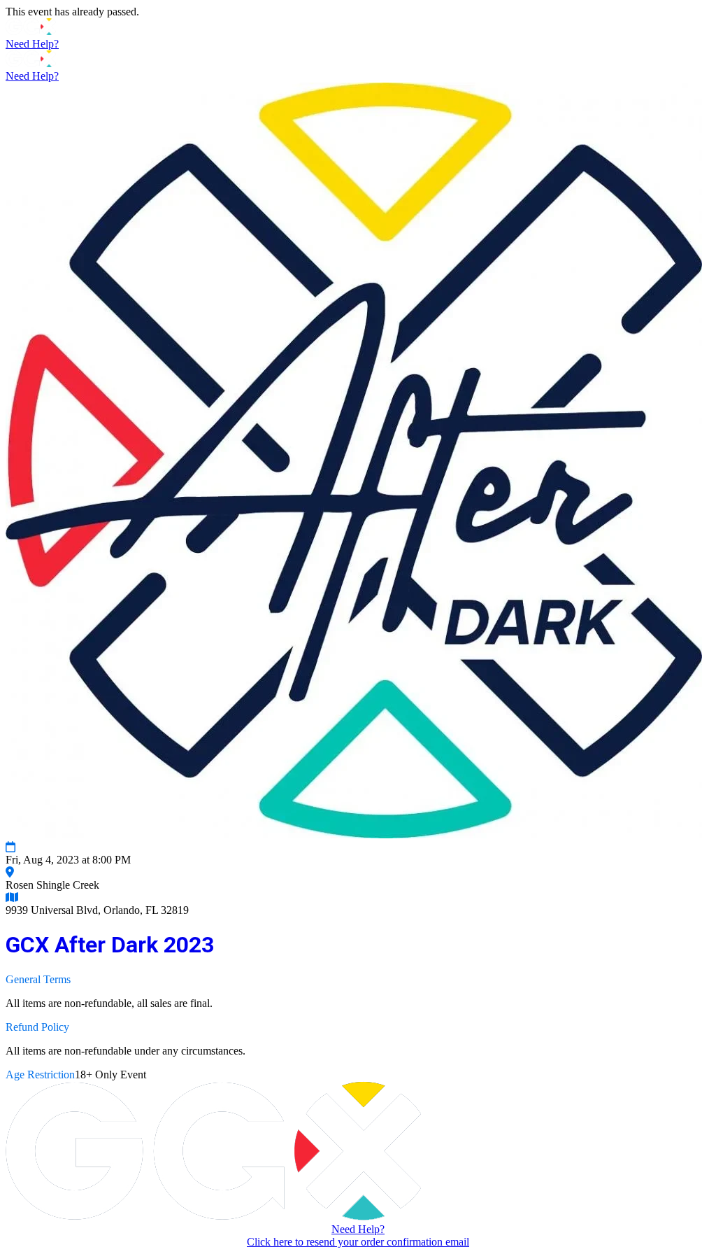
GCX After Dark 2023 (110, 944)
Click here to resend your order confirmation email (358, 1242)
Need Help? (32, 44)
